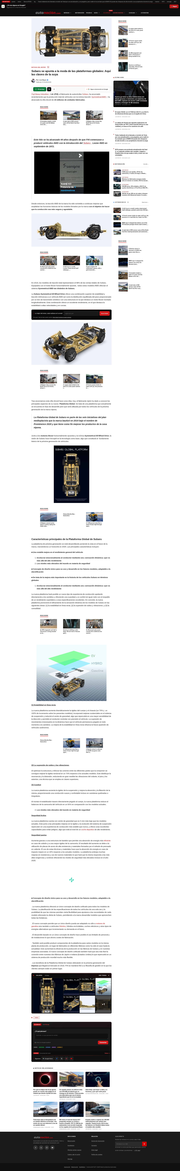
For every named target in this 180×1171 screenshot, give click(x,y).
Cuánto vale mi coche (74, 1154)
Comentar (103, 1042)
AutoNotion (145, 13)
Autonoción (67, 1167)
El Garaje (107, 13)
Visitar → (107, 1053)
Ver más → (146, 164)
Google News (49, 1058)
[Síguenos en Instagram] (66, 1059)
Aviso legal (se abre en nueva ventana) (62, 317)
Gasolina (132, 13)
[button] (104, 975)
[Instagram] (47, 1147)
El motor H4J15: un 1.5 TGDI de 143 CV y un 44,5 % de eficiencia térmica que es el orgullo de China (131, 113)
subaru (36, 1017)
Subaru (85, 94)
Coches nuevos (118, 13)
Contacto (94, 1145)
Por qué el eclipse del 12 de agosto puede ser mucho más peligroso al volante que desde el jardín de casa (44, 1091)
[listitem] (47, 995)
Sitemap (70, 1159)
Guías (96, 13)
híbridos (62, 926)
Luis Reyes (42, 80)
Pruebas (89, 13)
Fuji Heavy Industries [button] (40, 94)
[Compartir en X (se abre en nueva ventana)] (49, 89)
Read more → (145, 202)
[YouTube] (52, 1147)
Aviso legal (94, 1150)
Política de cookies (96, 1154)
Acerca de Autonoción (97, 1141)
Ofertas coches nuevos (74, 1150)
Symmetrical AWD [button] (99, 97)
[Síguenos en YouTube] (71, 1059)
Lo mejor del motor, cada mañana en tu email (48, 313)
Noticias (66, 13)
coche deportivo (87, 830)
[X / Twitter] (41, 1147)
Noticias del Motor (38, 67)
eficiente (107, 841)
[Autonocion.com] (48, 12)
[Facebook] (35, 1147)
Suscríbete (104, 313)
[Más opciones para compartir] (54, 89)
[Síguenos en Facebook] (57, 1059)
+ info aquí (137, 1150)
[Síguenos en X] (62, 1059)
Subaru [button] (86, 143)
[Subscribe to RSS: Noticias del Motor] (48, 67)
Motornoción (79, 13)
